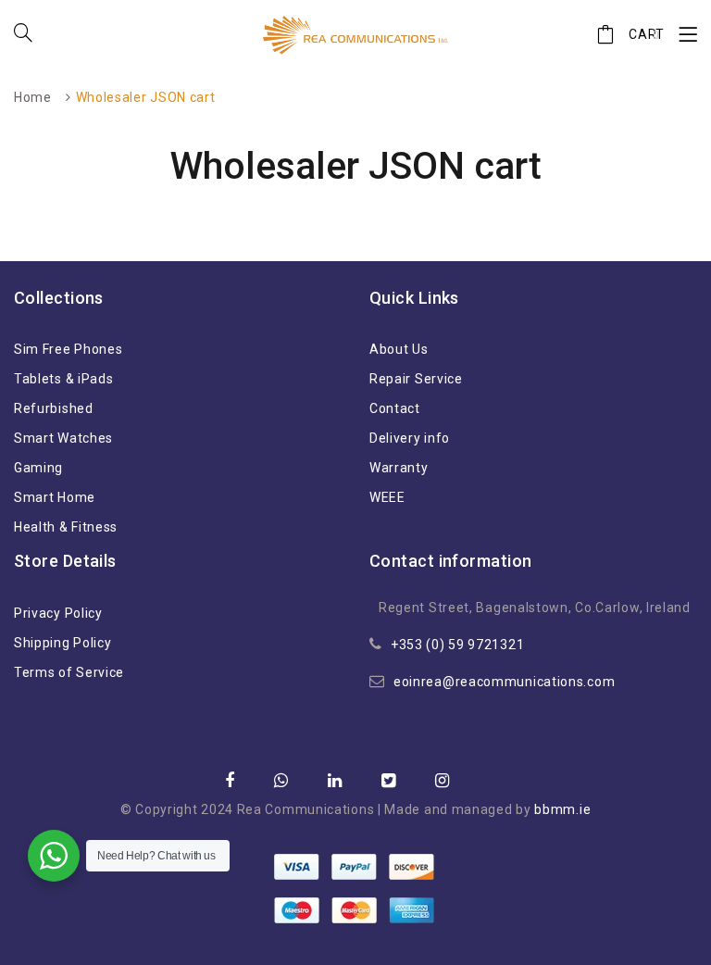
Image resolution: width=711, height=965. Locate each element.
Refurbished (54, 408)
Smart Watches (63, 438)
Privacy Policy (58, 613)
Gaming (38, 467)
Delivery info (409, 438)
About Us (399, 349)
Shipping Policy (63, 642)
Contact (394, 408)
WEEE (387, 497)
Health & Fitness (66, 527)
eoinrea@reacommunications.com (504, 681)
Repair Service (416, 378)
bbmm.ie (562, 809)
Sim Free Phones (68, 349)
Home (33, 97)
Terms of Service (69, 672)
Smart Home (54, 497)
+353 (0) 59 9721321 (457, 644)
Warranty (399, 467)
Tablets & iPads (64, 378)
